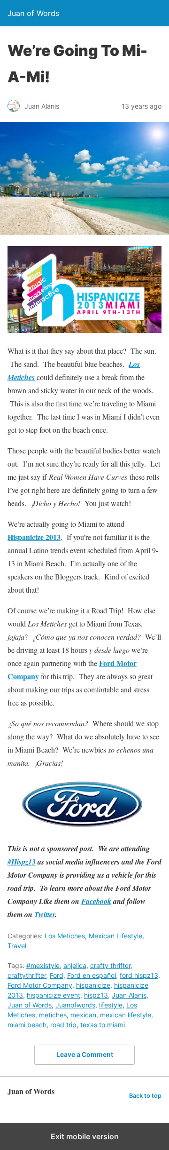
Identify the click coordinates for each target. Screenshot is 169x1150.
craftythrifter (27, 975)
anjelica (74, 965)
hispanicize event (53, 995)
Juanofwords (75, 1005)
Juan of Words (30, 1005)
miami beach (27, 1025)
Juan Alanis (129, 995)
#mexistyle (43, 965)
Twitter (44, 914)
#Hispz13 (22, 862)
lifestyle (111, 1005)
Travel (17, 946)
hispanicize (93, 985)
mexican (83, 1015)
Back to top (145, 1095)
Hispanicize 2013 (34, 536)
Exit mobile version (85, 1136)
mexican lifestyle (125, 1015)
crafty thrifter (110, 965)
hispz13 (96, 995)
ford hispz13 (139, 975)
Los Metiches (65, 936)
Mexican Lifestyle (115, 936)
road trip (63, 1025)
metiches (53, 1015)
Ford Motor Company (40, 985)
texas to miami (102, 1025)
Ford (56, 975)
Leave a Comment (84, 1054)
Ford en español (91, 975)
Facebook (96, 901)
